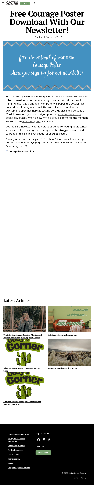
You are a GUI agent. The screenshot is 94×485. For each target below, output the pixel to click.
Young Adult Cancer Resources (16, 439)
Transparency (14, 459)
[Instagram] (44, 439)
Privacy (83, 478)
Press (10, 463)
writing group (51, 117)
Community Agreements (18, 434)
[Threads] (49, 439)
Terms (75, 478)
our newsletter (65, 96)
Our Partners (13, 454)
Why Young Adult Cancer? (19, 467)
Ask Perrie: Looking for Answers (62, 335)
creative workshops (69, 114)
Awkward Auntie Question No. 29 (62, 368)
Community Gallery (16, 445)
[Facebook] (38, 439)
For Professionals (15, 450)
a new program (31, 121)
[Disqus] (47, 241)
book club (11, 117)
